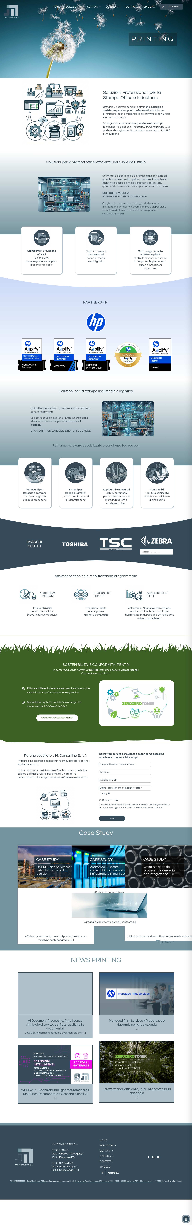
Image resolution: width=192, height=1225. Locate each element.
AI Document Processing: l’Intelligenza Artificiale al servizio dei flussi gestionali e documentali (55, 1024)
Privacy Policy (155, 808)
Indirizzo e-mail (108, 780)
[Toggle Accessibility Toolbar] (186, 1219)
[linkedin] (153, 1157)
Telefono (105, 772)
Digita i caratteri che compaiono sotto (121, 788)
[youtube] (158, 1157)
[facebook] (149, 1157)
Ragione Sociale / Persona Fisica (118, 764)
